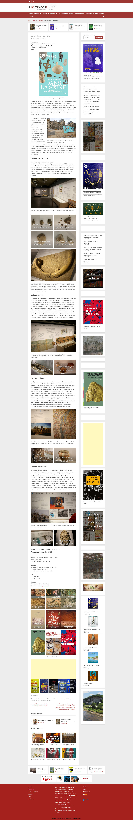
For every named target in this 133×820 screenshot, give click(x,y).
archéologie (87, 89)
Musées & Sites (90, 13)
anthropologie (92, 86)
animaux (87, 86)
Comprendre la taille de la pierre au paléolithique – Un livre (71, 685)
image (96, 99)
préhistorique (86, 112)
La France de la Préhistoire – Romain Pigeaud (68, 652)
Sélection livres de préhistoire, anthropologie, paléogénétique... (95, 134)
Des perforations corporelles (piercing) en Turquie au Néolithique (60, 769)
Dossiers (36, 13)
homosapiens (44, 698)
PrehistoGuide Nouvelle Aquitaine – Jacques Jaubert (38, 652)
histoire (85, 97)
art (93, 89)
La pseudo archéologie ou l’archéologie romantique (78, 26)
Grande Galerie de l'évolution (93, 563)
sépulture (85, 113)
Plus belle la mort (88, 683)
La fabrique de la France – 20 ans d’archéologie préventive (53, 626)
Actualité (30, 786)
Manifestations (31, 798)
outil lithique (67, 698)
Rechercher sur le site (89, 35)
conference (85, 91)
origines (64, 802)
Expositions (39, 28)
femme (85, 95)
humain (93, 99)
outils (69, 802)
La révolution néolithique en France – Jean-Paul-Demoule (53, 606)
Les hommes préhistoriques (76, 13)
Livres (29, 796)
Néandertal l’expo (98, 26)
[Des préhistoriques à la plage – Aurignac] (93, 657)
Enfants (31, 16)
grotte (92, 95)
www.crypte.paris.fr (43, 586)
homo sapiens (87, 99)
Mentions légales (86, 791)
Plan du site (85, 786)
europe (92, 93)
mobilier (84, 101)
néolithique (86, 104)
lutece (48, 698)
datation (98, 91)
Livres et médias (99, 13)
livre (99, 99)
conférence (92, 91)
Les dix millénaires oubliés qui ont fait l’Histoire (35, 684)
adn (84, 86)
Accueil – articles (38, 20)
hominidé (89, 97)
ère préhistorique (36, 698)
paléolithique (34, 700)
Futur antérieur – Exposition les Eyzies (41, 25)
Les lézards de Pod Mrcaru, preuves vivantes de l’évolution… (99, 769)
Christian (44, 38)
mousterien (53, 698)
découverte (85, 93)
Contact (84, 789)
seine (46, 700)
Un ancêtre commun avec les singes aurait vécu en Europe (80, 769)
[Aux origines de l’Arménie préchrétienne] (93, 639)
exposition (97, 93)
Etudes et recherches (60, 771)
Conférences (58, 28)
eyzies (62, 793)
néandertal (58, 698)
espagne (65, 791)
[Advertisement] (53, 669)
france (88, 95)
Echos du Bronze (42, 720)
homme (94, 97)
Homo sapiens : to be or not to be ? (41, 768)
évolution (89, 113)
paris (38, 700)
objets (63, 698)
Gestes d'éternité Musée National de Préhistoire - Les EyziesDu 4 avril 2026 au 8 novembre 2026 (93, 77)
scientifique (98, 112)
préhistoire (42, 700)
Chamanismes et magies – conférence (60, 25)
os (91, 103)
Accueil (31, 13)
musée (89, 101)
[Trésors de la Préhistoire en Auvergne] (93, 603)
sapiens (93, 112)
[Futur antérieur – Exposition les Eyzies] (93, 621)
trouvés (50, 700)
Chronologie (51, 13)
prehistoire (85, 109)
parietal (97, 106)
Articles (45, 13)
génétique (97, 95)
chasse (95, 89)
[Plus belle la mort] (93, 676)
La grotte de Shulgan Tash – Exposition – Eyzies (68, 720)
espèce (89, 93)
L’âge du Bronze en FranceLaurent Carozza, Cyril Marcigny (68, 606)
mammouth (75, 797)
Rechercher (99, 37)
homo (98, 97)
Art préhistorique (63, 13)
